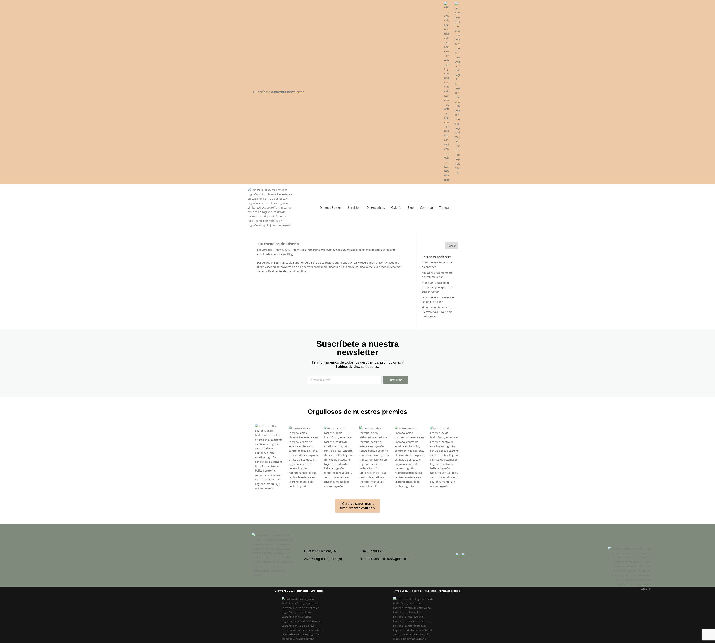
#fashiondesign (276, 254)
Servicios (354, 208)
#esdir (261, 254)
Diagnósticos (376, 208)
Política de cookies (449, 590)
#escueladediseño (358, 250)
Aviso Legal (401, 590)
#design (341, 250)
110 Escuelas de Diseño (278, 243)
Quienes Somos (330, 208)
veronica (267, 250)
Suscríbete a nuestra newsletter (278, 92)
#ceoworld (327, 250)
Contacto (426, 208)
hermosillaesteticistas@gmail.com (385, 559)
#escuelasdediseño (383, 250)
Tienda (444, 208)
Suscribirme (395, 379)
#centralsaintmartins (306, 250)
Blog (411, 208)
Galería (396, 208)
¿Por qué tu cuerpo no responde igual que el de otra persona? (437, 287)
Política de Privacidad (423, 590)
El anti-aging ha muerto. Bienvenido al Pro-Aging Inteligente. (437, 312)
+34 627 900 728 (372, 551)
